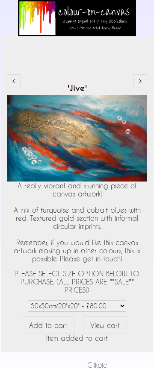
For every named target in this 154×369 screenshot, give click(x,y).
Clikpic (97, 365)
